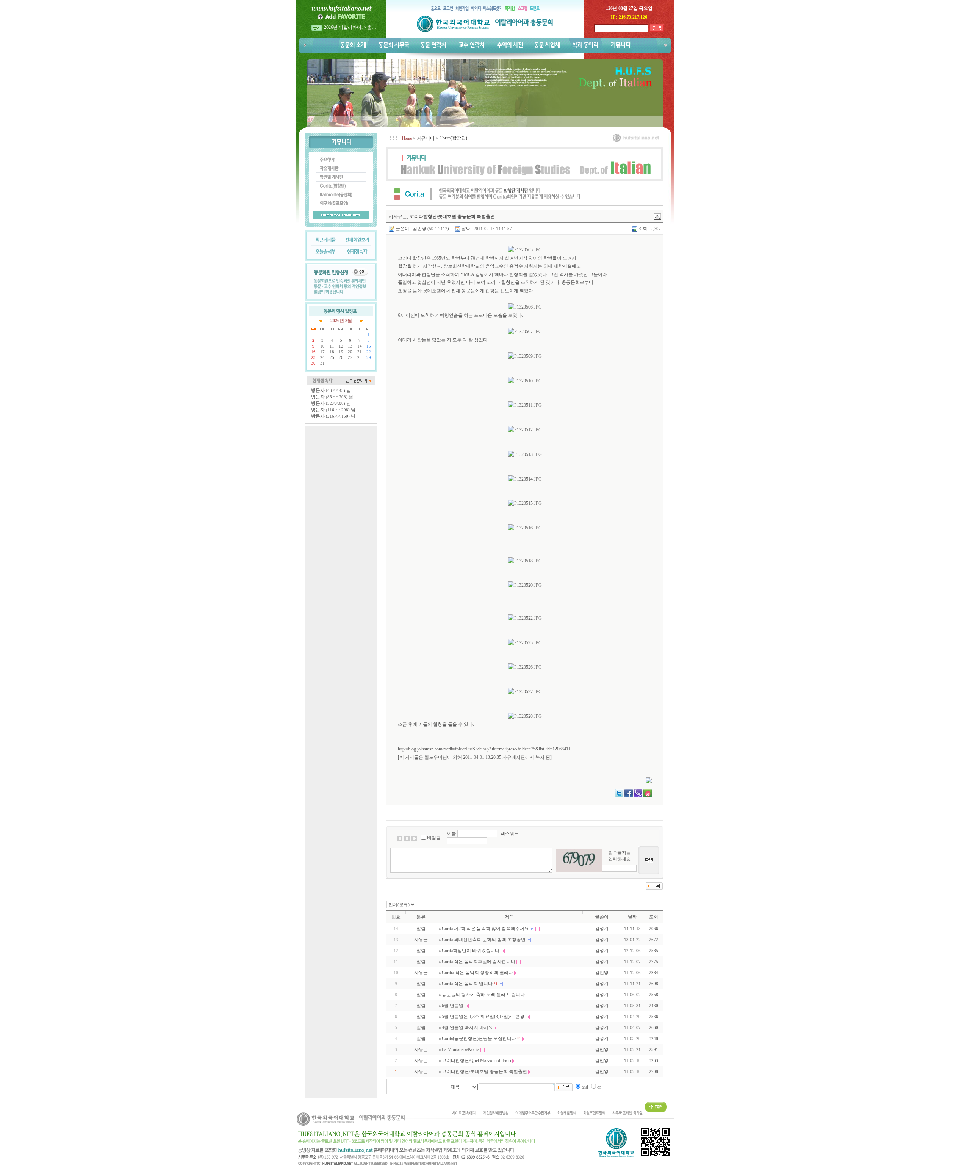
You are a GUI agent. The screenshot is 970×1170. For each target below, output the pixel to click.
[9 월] (361, 320)
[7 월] (320, 320)
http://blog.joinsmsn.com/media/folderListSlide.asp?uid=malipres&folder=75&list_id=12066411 (484, 749)
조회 (653, 916)
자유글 (421, 939)
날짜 (632, 916)
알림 (421, 928)
